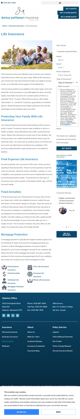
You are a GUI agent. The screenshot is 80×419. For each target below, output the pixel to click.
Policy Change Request (62, 346)
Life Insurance (7, 341)
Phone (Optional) (63, 71)
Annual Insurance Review (63, 351)
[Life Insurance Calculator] (61, 181)
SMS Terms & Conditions (68, 124)
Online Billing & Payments (63, 337)
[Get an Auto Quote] (61, 167)
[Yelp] (13, 315)
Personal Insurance (9, 332)
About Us (31, 332)
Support (56, 332)
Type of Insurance (64, 79)
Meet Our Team (33, 337)
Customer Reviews (34, 341)
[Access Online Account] (72, 181)
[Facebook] (8, 315)
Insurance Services (16, 26)
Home (4, 26)
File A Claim (57, 341)
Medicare (5, 346)
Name (59, 56)
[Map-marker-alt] (3, 315)
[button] (60, 2)
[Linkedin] (17, 315)
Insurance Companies (36, 346)
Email (59, 64)
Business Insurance (10, 337)
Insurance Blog (33, 351)
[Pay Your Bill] (72, 167)
